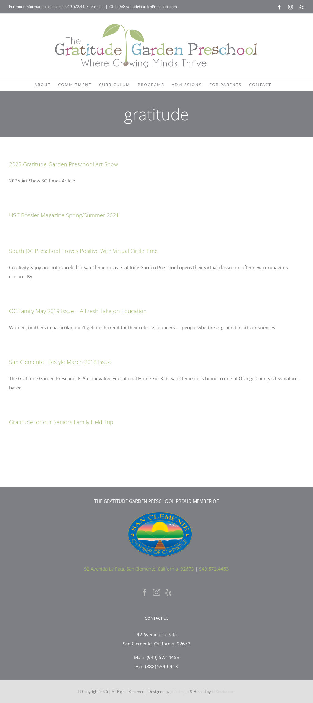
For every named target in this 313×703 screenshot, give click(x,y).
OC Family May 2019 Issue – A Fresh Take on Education (78, 311)
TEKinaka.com (223, 691)
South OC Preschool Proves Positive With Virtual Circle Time (83, 250)
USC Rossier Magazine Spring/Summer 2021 (64, 215)
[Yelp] (168, 592)
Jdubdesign (179, 691)
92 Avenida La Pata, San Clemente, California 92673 (139, 569)
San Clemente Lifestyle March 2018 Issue (60, 362)
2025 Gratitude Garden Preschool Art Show (63, 164)
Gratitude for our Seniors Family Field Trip (61, 422)
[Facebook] (144, 592)
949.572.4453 (77, 6)
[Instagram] (156, 592)
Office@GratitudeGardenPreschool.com (143, 6)
